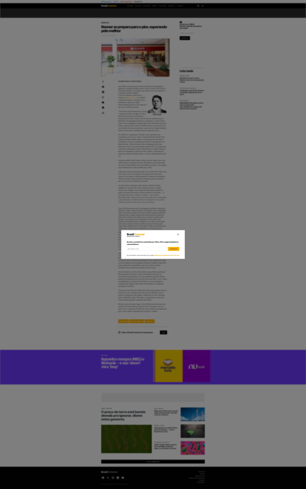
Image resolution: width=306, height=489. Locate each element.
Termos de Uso (174, 255)
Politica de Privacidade (161, 255)
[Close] (178, 234)
